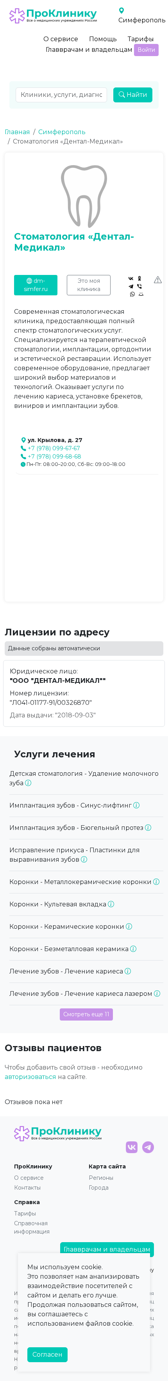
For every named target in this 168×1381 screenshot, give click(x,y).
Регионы (101, 1177)
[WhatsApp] (132, 294)
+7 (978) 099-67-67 (54, 448)
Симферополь (62, 132)
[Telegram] (130, 286)
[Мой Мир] (141, 294)
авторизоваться (30, 1077)
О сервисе (60, 39)
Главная (17, 132)
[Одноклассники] (139, 278)
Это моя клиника (88, 285)
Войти (146, 49)
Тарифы (141, 39)
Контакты (27, 1187)
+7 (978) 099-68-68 (54, 456)
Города (99, 1187)
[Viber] (139, 286)
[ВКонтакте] (130, 278)
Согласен (47, 1354)
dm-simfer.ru (36, 285)
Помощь (103, 39)
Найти (136, 94)
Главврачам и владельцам (89, 49)
